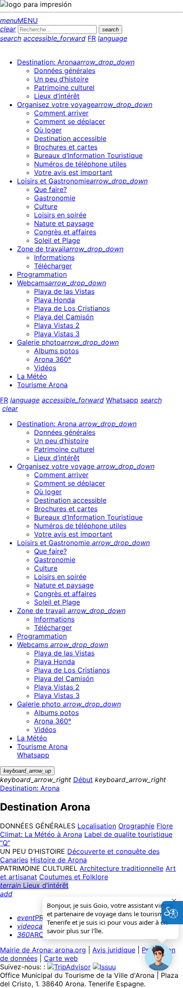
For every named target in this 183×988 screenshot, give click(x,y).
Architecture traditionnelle (121, 868)
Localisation (96, 826)
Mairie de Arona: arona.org (43, 950)
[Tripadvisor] (69, 967)
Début (83, 779)
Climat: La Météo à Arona (41, 834)
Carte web (61, 958)
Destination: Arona (30, 788)
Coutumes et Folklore (73, 877)
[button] (158, 957)
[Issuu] (104, 967)
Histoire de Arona (58, 860)
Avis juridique (113, 950)
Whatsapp (122, 400)
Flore (165, 826)
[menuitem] (75, 62)
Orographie (136, 826)
